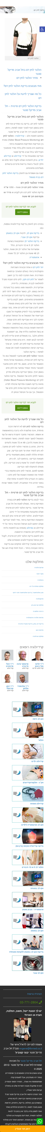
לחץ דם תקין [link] (28, 279)
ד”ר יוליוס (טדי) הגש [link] (39, 664)
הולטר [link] (40, 740)
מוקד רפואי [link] (39, 574)
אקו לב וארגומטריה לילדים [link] (32, 824)
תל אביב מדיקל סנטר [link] (31, 1060)
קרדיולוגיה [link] (19, 135)
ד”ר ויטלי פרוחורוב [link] (9, 664)
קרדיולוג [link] (17, 155)
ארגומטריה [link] (34, 257)
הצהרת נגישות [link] (34, 993)
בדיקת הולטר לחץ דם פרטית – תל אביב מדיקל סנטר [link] (23, 108)
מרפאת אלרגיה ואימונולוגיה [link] (34, 617)
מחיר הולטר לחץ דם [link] (27, 77)
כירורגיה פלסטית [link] (38, 611)
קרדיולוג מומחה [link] (36, 803)
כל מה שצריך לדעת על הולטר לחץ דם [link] (23, 96)
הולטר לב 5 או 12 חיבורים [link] (32, 867)
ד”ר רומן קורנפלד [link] (9, 687)
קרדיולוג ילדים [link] (37, 761)
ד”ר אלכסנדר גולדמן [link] (22, 687)
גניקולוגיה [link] (40, 580)
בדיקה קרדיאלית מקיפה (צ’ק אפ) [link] (29, 846)
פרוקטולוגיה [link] (39, 599)
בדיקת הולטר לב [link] (31, 241)
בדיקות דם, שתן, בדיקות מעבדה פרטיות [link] (30, 624)
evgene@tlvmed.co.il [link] (30, 1048)
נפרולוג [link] (30, 527)
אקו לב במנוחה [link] (36, 888)
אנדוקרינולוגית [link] (39, 567)
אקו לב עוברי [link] (26, 237)
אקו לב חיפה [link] (38, 719)
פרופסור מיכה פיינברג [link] (22, 664)
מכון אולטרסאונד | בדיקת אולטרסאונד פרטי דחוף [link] (28, 592)
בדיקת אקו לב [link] (33, 233)
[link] (42, 29)
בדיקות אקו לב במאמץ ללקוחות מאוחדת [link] (26, 951)
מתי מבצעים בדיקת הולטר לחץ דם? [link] (22, 86)
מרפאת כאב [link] (39, 630)
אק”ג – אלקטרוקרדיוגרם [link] (33, 782)
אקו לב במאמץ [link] (12, 233)
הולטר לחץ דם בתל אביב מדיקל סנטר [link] (24, 71)
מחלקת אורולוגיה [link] (38, 636)
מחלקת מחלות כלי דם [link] (36, 586)
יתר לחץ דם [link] (38, 267)
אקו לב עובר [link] (38, 973)
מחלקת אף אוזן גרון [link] (37, 605)
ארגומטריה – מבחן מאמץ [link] (32, 909)
